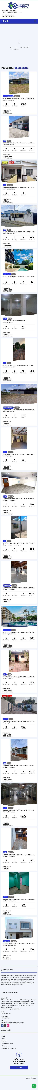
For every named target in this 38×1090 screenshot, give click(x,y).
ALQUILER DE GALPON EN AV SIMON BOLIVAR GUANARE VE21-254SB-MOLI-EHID (19, 410)
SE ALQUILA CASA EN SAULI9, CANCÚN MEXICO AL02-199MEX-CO (19, 943)
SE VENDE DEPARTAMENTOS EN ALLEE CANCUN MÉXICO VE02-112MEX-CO (19, 276)
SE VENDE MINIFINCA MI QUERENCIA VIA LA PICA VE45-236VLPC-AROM (19, 677)
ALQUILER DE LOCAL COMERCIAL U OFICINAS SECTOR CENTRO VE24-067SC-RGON (19, 854)
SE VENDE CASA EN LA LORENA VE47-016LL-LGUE (18, 365)
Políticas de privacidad (9, 1048)
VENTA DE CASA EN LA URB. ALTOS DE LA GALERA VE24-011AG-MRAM (19, 143)
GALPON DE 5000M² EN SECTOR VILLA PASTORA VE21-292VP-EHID (19, 98)
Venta (3, 1038)
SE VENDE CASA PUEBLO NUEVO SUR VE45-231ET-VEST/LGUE (19, 543)
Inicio (3, 1036)
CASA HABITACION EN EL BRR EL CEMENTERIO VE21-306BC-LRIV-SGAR (19, 232)
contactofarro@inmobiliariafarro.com (12, 12)
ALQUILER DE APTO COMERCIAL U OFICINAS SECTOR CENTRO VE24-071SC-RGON (19, 588)
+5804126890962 (10, 16)
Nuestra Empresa (7, 1043)
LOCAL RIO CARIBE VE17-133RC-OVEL (14, 321)
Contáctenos (5, 1046)
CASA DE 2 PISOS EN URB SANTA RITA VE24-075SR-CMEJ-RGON (19, 765)
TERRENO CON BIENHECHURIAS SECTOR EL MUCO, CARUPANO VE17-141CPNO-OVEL (19, 721)
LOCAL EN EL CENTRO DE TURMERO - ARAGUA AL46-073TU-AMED (19, 454)
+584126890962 (9, 15)
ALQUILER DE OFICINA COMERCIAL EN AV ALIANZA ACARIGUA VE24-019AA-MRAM (19, 899)
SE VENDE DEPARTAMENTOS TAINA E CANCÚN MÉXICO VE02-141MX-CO (19, 632)
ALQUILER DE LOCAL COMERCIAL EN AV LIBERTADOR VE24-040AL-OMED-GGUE (19, 499)
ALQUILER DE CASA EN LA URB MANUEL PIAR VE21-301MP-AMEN (19, 187)
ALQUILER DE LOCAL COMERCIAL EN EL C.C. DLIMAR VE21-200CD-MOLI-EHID (19, 810)
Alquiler (4, 1041)
